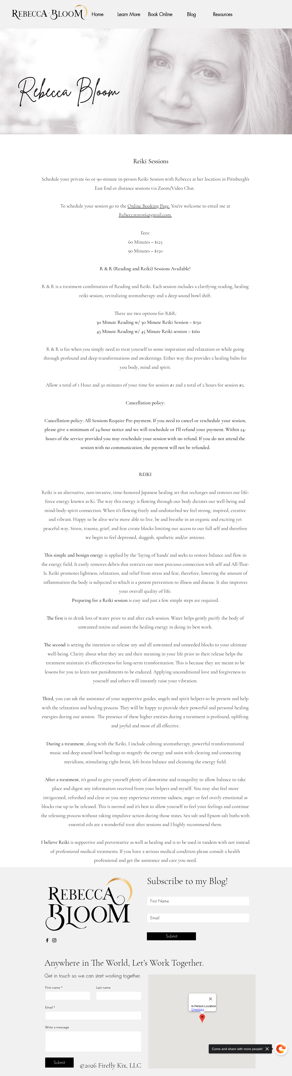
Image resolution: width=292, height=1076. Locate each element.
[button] (222, 14)
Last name (103, 988)
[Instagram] (54, 940)
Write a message (57, 1027)
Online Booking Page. (149, 206)
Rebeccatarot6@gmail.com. (145, 215)
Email (50, 1007)
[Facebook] (47, 940)
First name (54, 988)
